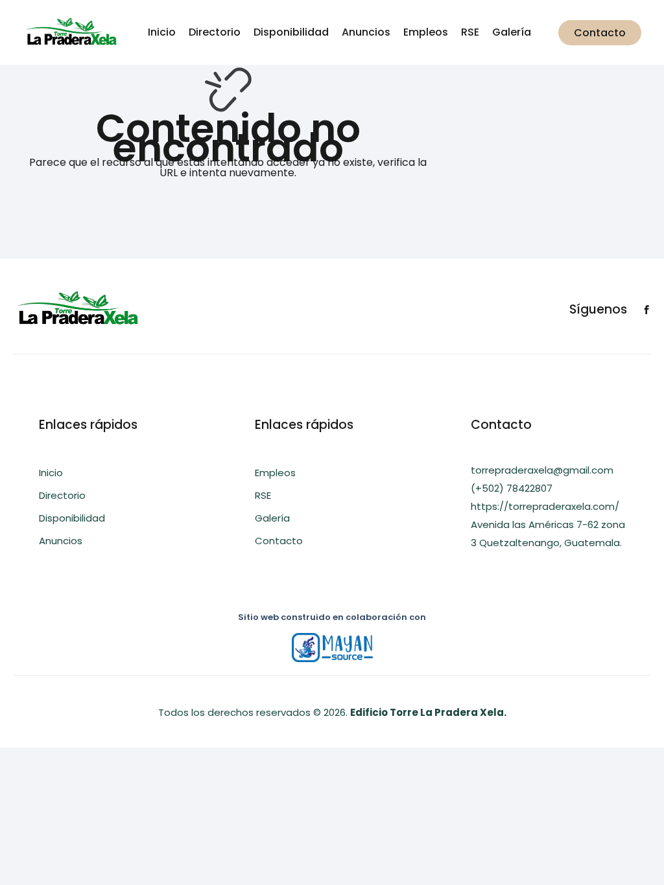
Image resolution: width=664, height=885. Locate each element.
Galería (511, 32)
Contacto (600, 32)
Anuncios (366, 32)
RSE (470, 32)
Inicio (162, 32)
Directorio (215, 32)
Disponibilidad (291, 32)
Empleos (425, 32)
